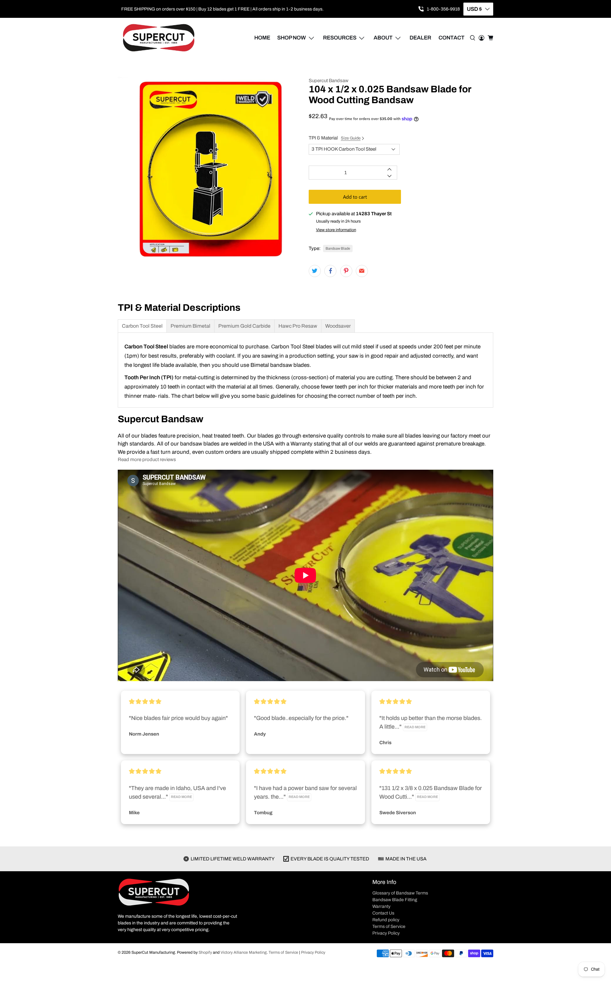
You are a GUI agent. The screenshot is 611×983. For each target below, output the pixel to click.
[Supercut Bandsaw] (158, 38)
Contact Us (383, 913)
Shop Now (291, 38)
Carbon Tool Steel (142, 326)
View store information (336, 230)
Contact (452, 38)
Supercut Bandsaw (328, 80)
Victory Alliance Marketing (244, 952)
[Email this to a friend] (362, 271)
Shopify (205, 952)
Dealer (420, 38)
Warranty (381, 906)
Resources (339, 38)
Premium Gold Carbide (244, 326)
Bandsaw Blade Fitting (394, 899)
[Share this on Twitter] (315, 271)
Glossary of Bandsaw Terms (400, 893)
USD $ (474, 9)
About (383, 38)
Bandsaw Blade (338, 248)
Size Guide (351, 138)
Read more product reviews (147, 459)
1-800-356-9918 (443, 9)
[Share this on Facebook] (330, 271)
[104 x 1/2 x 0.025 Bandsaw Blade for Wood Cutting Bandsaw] (210, 169)
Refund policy (385, 919)
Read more (414, 727)
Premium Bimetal (190, 326)
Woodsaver (338, 326)
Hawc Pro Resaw (297, 326)
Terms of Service (388, 926)
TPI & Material (335, 137)
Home (262, 38)
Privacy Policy (386, 933)
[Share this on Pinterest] (346, 271)
